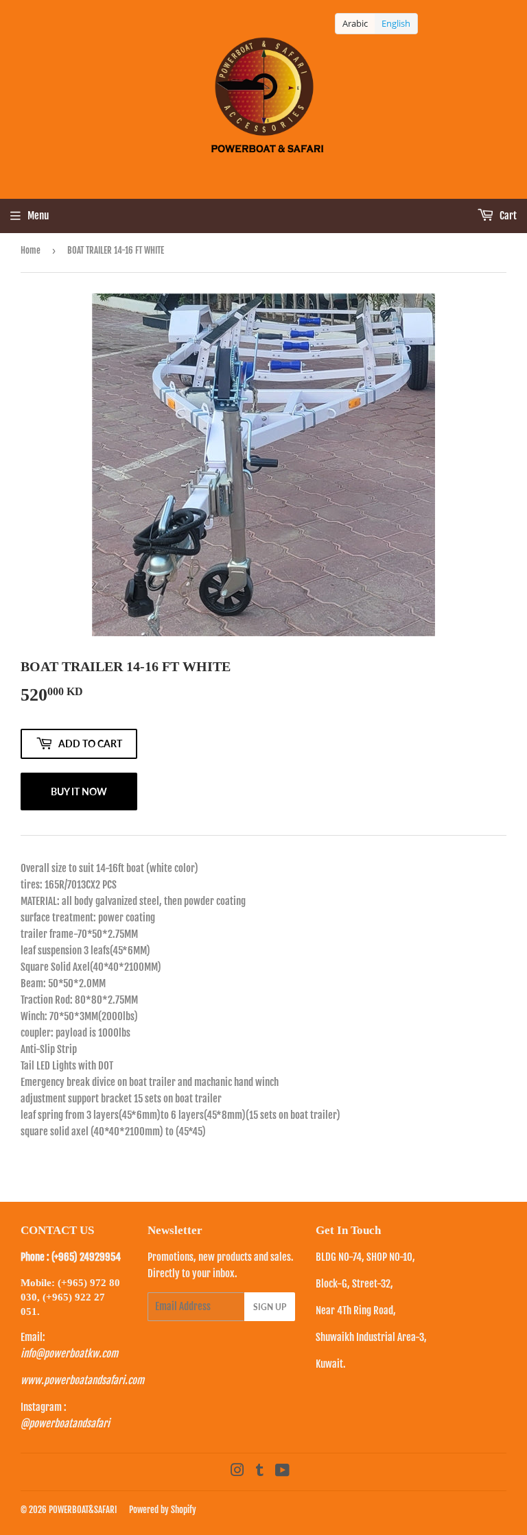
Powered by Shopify (162, 1509)
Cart (507, 215)
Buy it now (79, 791)
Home (30, 250)
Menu (38, 215)
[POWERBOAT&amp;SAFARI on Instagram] (237, 1471)
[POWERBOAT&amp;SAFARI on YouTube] (282, 1471)
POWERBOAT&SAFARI (83, 1509)
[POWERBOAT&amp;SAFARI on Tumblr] (259, 1471)
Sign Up (269, 1307)
